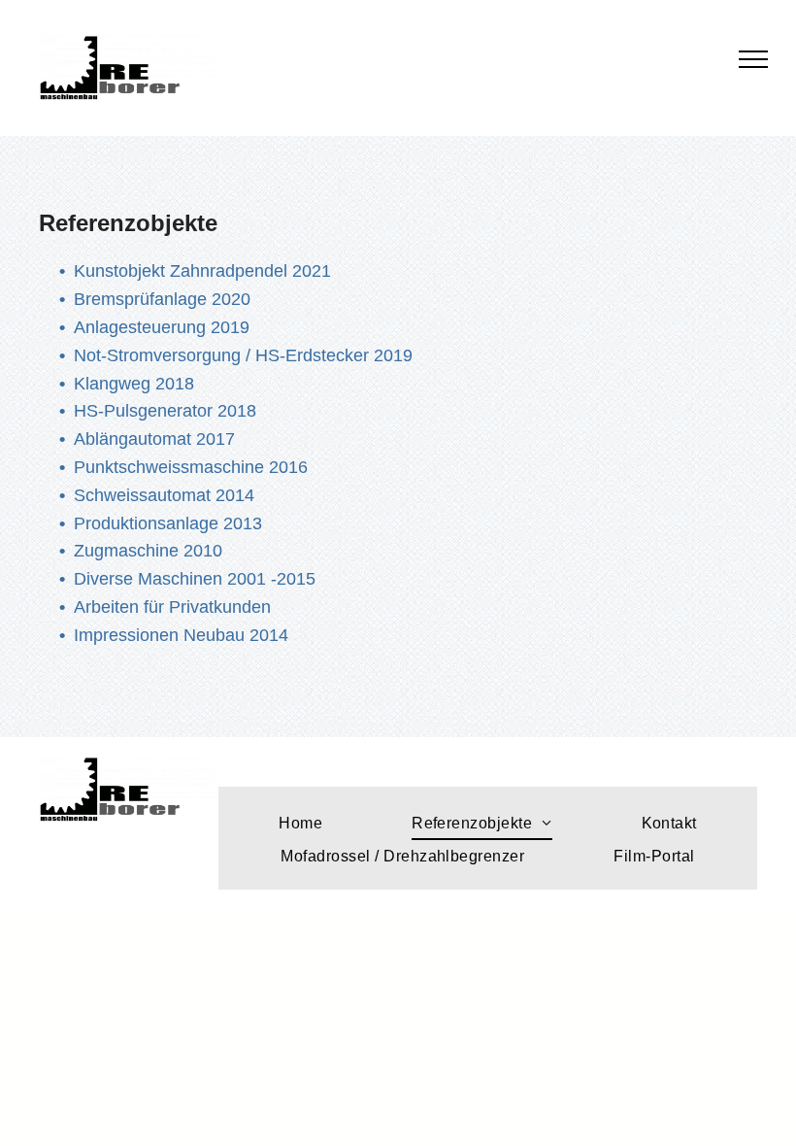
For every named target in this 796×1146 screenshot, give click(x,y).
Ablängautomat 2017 (154, 439)
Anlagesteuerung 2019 (161, 327)
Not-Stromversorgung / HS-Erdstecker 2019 (243, 355)
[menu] (753, 59)
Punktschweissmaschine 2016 (191, 467)
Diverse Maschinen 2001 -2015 (194, 579)
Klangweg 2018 (134, 383)
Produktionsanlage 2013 (168, 523)
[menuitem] (300, 823)
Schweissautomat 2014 (164, 495)
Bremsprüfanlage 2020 (162, 299)
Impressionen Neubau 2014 (181, 635)
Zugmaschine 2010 (148, 550)
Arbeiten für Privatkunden (172, 607)
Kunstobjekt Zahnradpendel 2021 (202, 271)
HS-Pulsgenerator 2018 (165, 411)
